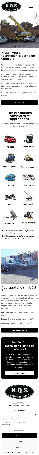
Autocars (10, 185)
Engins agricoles (10, 167)
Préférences (19, 447)
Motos (10, 204)
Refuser (19, 441)
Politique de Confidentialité (25, 452)
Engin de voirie (28, 223)
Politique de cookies (10, 452)
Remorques (10, 223)
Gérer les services (19, 430)
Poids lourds (28, 147)
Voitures (10, 147)
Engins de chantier (29, 167)
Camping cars (29, 185)
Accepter (19, 435)
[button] (36, 415)
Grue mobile (28, 204)
